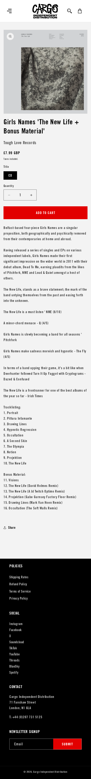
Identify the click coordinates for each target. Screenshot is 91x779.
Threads (14, 660)
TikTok (13, 648)
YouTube (14, 654)
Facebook (15, 630)
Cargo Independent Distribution (50, 771)
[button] (9, 11)
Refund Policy (18, 584)
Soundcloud (16, 642)
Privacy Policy (18, 598)
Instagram (15, 624)
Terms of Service (20, 591)
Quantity (9, 186)
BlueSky (14, 666)
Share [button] (12, 527)
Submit (67, 744)
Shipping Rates (18, 577)
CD (10, 175)
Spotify (13, 672)
